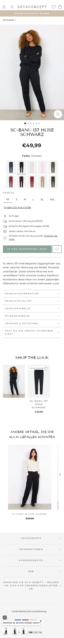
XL (42, 199)
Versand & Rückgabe (21, 323)
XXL (52, 199)
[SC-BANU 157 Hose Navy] (11, 167)
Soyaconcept (31, 538)
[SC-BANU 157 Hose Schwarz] (21, 167)
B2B (31, 571)
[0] (53, 6)
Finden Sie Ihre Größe (17, 207)
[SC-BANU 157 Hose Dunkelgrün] (53, 182)
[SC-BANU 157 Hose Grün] (53, 167)
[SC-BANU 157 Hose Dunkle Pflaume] (21, 182)
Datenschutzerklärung (33, 611)
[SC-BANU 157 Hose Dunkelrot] (11, 182)
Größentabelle (18, 308)
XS (7, 199)
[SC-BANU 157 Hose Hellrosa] (42, 167)
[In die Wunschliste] (46, 369)
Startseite (8, 20)
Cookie (16, 611)
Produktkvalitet (18, 301)
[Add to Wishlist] (57, 249)
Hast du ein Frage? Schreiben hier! (29, 332)
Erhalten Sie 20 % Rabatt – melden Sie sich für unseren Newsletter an (31, 585)
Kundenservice (31, 560)
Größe (8, 193)
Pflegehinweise (17, 316)
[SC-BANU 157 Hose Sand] (42, 182)
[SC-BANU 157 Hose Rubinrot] (32, 182)
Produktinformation (22, 293)
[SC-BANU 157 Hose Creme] (32, 167)
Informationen (31, 549)
